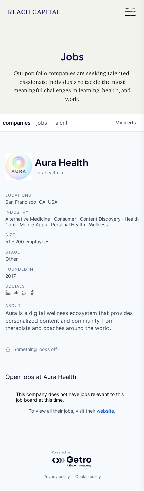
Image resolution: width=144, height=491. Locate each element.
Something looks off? (36, 349)
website (105, 411)
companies (17, 122)
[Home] (34, 12)
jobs (41, 122)
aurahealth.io (49, 173)
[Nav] (130, 12)
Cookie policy (88, 476)
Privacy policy (56, 476)
